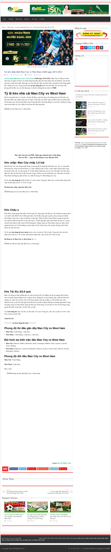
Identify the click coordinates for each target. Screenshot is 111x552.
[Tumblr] (101, 47)
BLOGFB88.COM (64, 463)
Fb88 (60, 538)
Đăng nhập (19, 19)
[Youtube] (97, 47)
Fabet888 (107, 548)
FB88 (32, 155)
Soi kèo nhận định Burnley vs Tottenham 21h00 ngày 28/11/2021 (58, 491)
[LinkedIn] (93, 47)
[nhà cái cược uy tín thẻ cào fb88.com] (69, 9)
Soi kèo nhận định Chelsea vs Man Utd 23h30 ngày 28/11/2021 (17, 491)
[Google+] (82, 47)
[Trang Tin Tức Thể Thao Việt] (15, 9)
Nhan (7, 74)
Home (4, 27)
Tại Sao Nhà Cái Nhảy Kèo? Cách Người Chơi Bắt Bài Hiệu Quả (14, 516)
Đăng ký (26, 19)
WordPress (93, 548)
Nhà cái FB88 (6, 540)
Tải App (11, 19)
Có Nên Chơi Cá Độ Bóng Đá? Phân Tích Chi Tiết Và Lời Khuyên (60, 516)
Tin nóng (34, 19)
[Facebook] (86, 47)
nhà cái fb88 (77, 538)
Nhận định (10, 27)
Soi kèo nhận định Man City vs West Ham (19, 78)
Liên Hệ (42, 19)
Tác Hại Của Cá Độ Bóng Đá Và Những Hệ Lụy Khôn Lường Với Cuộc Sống (37, 516)
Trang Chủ (4, 19)
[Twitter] (89, 47)
